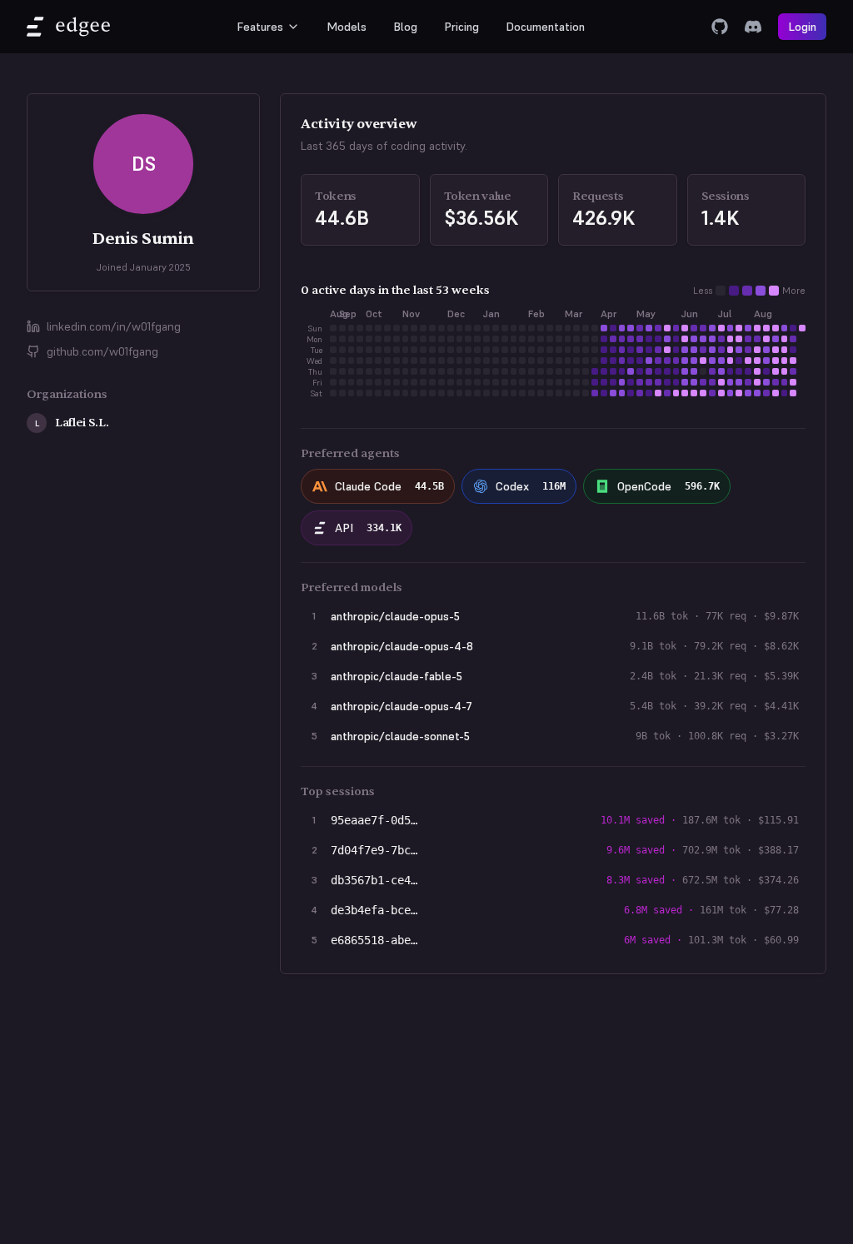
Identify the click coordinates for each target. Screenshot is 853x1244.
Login (802, 26)
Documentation (545, 26)
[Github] (719, 26)
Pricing (461, 26)
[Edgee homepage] (68, 26)
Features (260, 26)
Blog (405, 26)
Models (347, 26)
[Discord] (753, 26)
